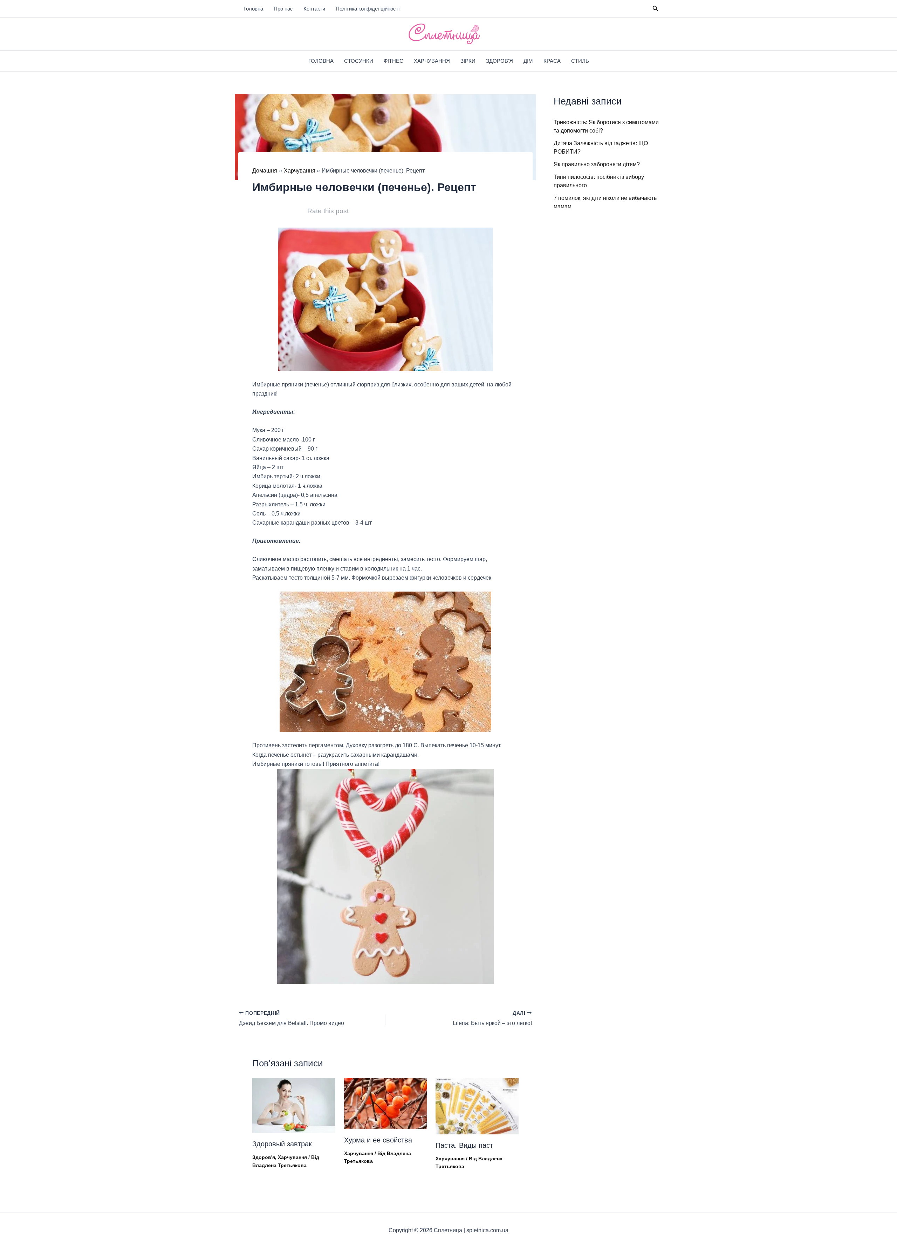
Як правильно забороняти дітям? (597, 164)
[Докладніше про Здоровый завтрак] (293, 1105)
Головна (253, 9)
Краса (552, 61)
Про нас (283, 9)
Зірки (467, 61)
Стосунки (358, 61)
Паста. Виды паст (464, 1145)
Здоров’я (499, 61)
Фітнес (393, 61)
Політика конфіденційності (367, 9)
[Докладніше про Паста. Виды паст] (477, 1105)
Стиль (580, 61)
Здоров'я (263, 1157)
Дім (528, 61)
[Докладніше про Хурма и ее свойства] (385, 1103)
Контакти (314, 9)
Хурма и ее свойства (378, 1140)
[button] (655, 8)
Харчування (432, 61)
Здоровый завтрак (282, 1144)
